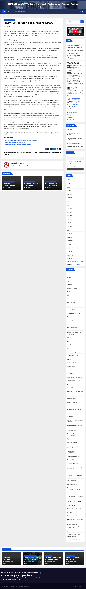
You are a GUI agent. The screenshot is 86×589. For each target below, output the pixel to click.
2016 (68, 212)
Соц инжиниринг (71, 480)
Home (9, 11)
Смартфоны (70, 472)
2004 (68, 251)
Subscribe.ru (78, 264)
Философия (70, 512)
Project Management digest (74, 161)
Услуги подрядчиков (72, 505)
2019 (68, 201)
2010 (68, 230)
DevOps (69, 295)
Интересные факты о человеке (31, 184)
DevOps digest (71, 163)
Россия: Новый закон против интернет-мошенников (20, 146)
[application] (75, 31)
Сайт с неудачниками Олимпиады (15, 142)
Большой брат (71, 388)
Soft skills (69, 348)
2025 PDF (70, 119)
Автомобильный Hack (73, 370)
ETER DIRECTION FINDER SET (75, 146)
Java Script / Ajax (71, 309)
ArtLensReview (76, 101)
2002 (68, 258)
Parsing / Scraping (72, 320)
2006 (68, 244)
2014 (68, 219)
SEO (68, 341)
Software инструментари (73, 352)
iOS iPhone (70, 306)
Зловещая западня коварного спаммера (47, 152)
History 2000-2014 (19, 11)
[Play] (68, 34)
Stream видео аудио (72, 355)
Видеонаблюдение (72, 402)
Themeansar (26, 586)
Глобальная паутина (72, 405)
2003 (68, 255)
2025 (68, 183)
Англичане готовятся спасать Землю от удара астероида (21, 140)
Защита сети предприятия (74, 409)
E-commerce (70, 299)
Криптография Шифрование (74, 425)
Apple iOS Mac (71, 281)
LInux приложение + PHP (73, 313)
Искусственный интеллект (74, 413)
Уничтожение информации (74, 501)
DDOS (68, 291)
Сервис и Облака (71, 459)
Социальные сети (72, 484)
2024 (68, 187)
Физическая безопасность (74, 508)
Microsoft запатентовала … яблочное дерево (18, 144)
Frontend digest (72, 166)
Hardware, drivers (71, 302)
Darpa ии (69, 129)
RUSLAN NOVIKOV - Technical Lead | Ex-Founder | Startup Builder (43, 4)
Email (68, 156)
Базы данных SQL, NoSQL (74, 380)
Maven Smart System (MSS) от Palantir (32, 558)
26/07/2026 (7, 561)
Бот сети (69, 395)
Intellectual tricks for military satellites (52, 558)
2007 (68, 240)
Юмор (68, 531)
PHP (68, 324)
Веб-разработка (71, 398)
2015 (68, 215)
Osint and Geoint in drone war (75, 143)
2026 (68, 180)
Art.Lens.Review (76, 98)
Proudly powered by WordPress (8, 586)
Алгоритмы (70, 373)
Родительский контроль (73, 456)
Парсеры (69, 439)
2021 (68, 194)
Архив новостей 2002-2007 (9, 181)
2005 (68, 248)
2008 (68, 237)
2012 (68, 223)
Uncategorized (71, 366)
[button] (80, 11)
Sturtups (69, 359)
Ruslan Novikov (19, 163)
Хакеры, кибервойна (72, 516)
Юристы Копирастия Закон (74, 539)
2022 (68, 190)
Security (69, 337)
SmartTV (69, 345)
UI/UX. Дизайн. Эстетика (73, 362)
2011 (68, 226)
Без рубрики (70, 384)
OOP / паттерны (71, 316)
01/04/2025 (70, 561)
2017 (68, 208)
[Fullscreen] (82, 34)
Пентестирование (72, 442)
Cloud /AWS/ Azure (72, 288)
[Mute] (79, 34)
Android (69, 277)
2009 (68, 233)
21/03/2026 (28, 561)
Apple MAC (70, 284)
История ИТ (70, 416)
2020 (68, 197)
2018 (68, 205)
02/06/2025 (49, 561)
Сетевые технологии (72, 463)
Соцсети (69, 493)
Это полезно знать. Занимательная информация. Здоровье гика (75, 526)
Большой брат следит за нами (75, 391)
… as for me (70, 273)
